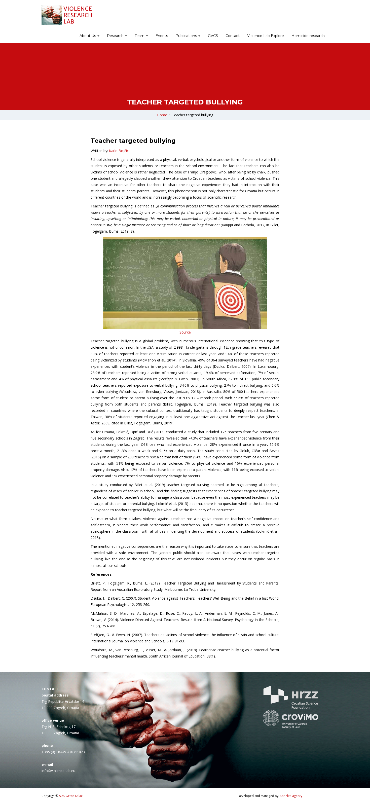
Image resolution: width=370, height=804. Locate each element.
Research (116, 35)
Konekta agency (291, 796)
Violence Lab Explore (265, 35)
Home (162, 115)
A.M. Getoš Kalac (71, 796)
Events (162, 35)
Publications (186, 35)
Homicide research (308, 35)
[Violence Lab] (67, 14)
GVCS (213, 35)
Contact (233, 35)
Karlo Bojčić (119, 150)
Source (185, 332)
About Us (88, 35)
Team (140, 35)
